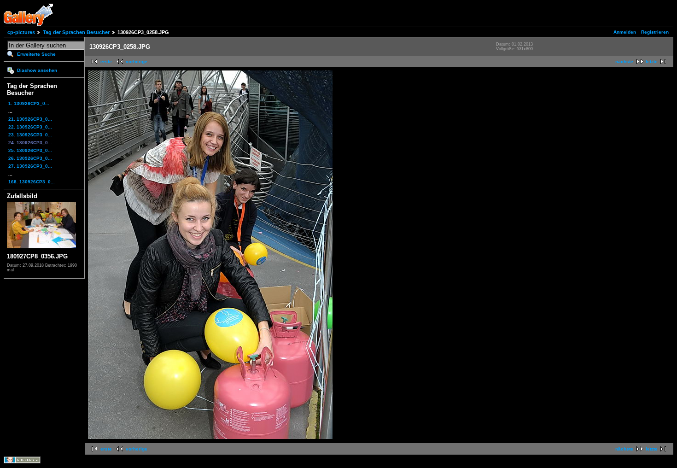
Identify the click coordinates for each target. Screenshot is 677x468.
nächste (624, 61)
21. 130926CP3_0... (30, 119)
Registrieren (655, 32)
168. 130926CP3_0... (31, 181)
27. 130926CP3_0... (30, 166)
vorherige (136, 61)
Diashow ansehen (37, 70)
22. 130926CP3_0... (30, 126)
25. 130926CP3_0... (30, 150)
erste (106, 61)
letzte (652, 61)
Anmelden (624, 32)
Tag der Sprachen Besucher (76, 32)
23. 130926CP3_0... (30, 134)
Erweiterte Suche (36, 54)
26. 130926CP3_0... (30, 158)
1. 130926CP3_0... (28, 103)
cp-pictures (21, 32)
